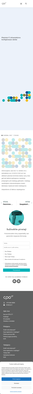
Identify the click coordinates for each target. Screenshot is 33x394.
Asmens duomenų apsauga (15, 391)
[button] (21, 3)
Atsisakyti (16, 383)
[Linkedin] (19, 281)
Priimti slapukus (16, 379)
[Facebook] (14, 281)
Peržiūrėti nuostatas (16, 387)
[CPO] (5, 3)
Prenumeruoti (16, 270)
